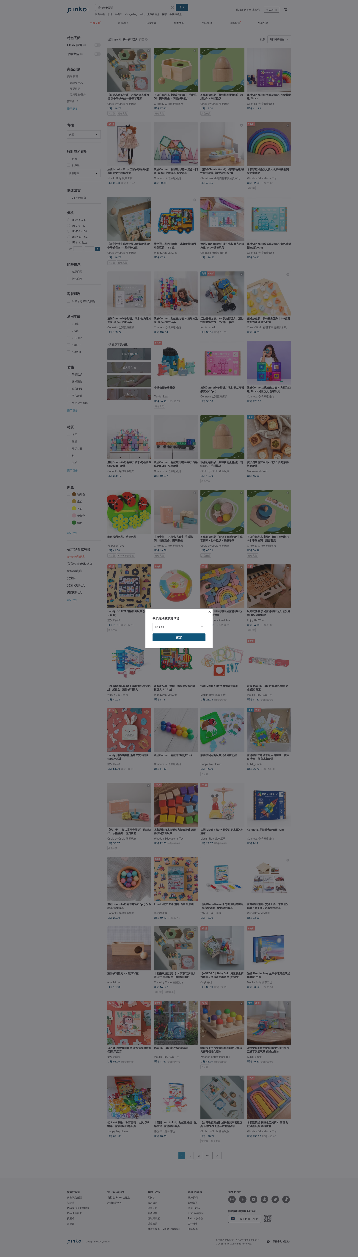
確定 (179, 637)
